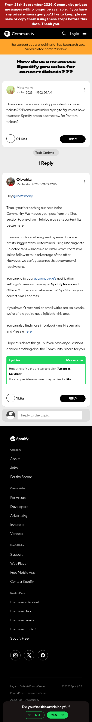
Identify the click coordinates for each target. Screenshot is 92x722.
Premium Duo (20, 611)
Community (23, 34)
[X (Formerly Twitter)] (29, 655)
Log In (74, 33)
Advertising (19, 515)
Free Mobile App (22, 572)
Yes (54, 715)
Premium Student (23, 629)
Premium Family (22, 620)
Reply (72, 139)
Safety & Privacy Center (32, 686)
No (37, 715)
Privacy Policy (17, 693)
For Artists (18, 497)
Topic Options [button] (45, 152)
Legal (13, 686)
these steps (57, 19)
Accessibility (32, 700)
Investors (17, 524)
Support (16, 554)
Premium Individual (24, 602)
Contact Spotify (22, 581)
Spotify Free (19, 638)
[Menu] (84, 33)
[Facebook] (43, 655)
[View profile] (10, 89)
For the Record (21, 476)
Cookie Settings (37, 693)
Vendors (16, 533)
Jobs (14, 467)
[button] (84, 90)
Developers (19, 506)
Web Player (19, 563)
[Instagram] (15, 655)
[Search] (64, 33)
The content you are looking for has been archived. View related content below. (47, 46)
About (15, 458)
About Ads (16, 700)
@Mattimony (23, 196)
